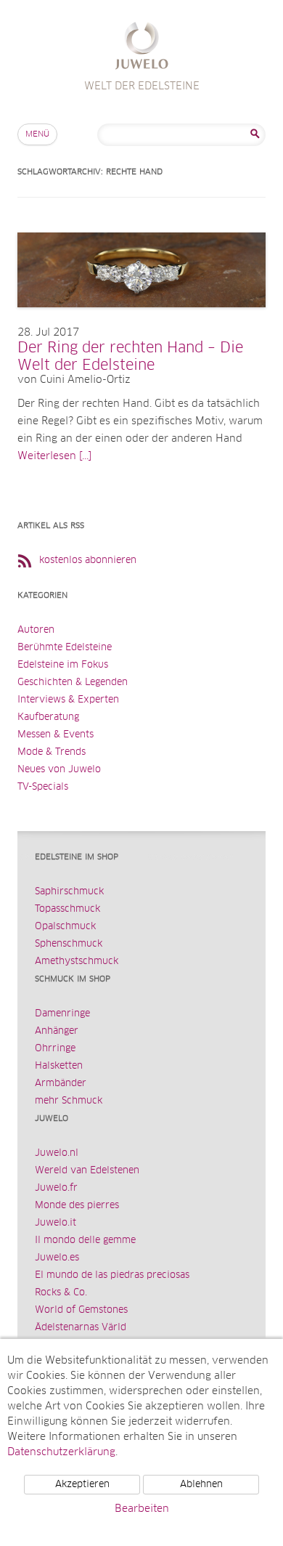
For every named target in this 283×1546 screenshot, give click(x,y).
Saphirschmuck (69, 892)
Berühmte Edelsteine (64, 647)
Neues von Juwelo (59, 769)
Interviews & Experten (68, 700)
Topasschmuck (67, 909)
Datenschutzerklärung (61, 1452)
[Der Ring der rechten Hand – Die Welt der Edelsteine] (141, 322)
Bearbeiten (142, 1509)
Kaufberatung (48, 717)
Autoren (35, 630)
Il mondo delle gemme (85, 1240)
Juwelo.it (55, 1223)
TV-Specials (42, 787)
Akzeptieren (82, 1484)
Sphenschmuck (68, 944)
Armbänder (60, 1083)
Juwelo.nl (56, 1153)
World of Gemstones (81, 1310)
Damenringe (62, 1014)
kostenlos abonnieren (87, 560)
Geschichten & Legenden (72, 682)
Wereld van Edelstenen (87, 1170)
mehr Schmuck (68, 1101)
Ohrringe (55, 1048)
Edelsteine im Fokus (62, 665)
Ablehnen (201, 1484)
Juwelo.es (57, 1258)
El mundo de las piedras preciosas (112, 1275)
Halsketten (59, 1066)
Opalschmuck (65, 926)
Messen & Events (55, 735)
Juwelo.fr (56, 1188)
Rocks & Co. (61, 1293)
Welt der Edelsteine (142, 47)
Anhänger (56, 1031)
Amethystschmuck (76, 961)
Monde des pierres (77, 1205)
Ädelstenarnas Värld (80, 1327)
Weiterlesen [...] (54, 456)
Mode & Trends (51, 752)
